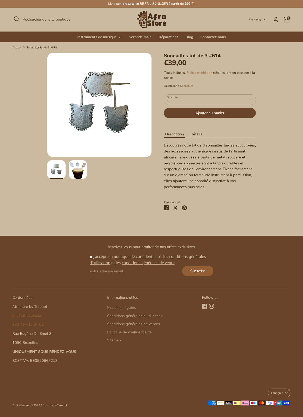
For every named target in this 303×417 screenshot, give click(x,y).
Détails (196, 134)
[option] (99, 106)
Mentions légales (121, 307)
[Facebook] (204, 306)
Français (255, 20)
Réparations (168, 37)
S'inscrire (197, 270)
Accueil (16, 47)
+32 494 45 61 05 (28, 324)
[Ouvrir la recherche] (16, 19)
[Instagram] (211, 306)
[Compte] (276, 19)
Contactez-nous (213, 37)
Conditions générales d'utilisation (135, 315)
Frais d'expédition (199, 72)
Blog (189, 37)
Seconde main (140, 37)
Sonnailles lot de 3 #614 (41, 47)
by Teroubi (60, 405)
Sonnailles (186, 86)
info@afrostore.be (27, 315)
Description (174, 134)
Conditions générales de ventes (133, 323)
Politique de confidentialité (129, 332)
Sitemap (114, 340)
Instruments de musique (97, 37)
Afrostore (47, 405)
